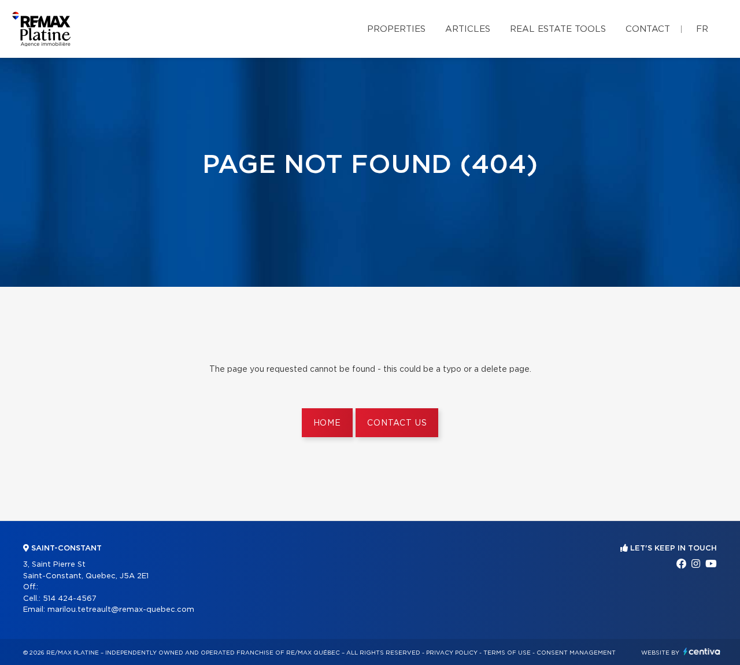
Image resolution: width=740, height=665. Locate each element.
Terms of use (507, 653)
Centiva (701, 651)
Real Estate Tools (558, 29)
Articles (467, 29)
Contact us (397, 423)
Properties (396, 29)
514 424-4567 (70, 599)
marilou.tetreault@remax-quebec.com (120, 610)
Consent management (576, 653)
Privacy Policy (452, 653)
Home (327, 423)
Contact (648, 29)
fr (702, 29)
